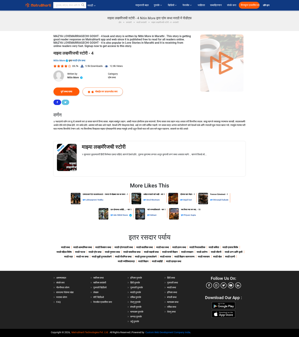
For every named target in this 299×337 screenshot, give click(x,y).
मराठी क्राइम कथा (173, 261)
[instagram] (216, 285)
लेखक (95, 292)
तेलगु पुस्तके (135, 302)
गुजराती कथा (172, 282)
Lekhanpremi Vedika (94, 200)
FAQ (58, 302)
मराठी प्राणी (230, 256)
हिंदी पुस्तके (135, 282)
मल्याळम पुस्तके (136, 311)
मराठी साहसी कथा (151, 252)
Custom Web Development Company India (167, 332)
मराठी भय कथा (82, 256)
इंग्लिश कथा (172, 292)
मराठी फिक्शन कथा (103, 247)
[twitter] (223, 285)
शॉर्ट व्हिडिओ (98, 297)
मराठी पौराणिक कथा (123, 256)
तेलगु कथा (171, 311)
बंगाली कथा (171, 297)
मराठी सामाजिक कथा (132, 252)
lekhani (153, 215)
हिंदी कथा (171, 277)
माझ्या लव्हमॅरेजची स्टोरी (104, 147)
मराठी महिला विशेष (64, 252)
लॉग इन (266, 5)
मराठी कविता (214, 247)
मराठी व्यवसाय (204, 256)
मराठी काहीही (157, 261)
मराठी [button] (90, 5)
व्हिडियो (171, 5)
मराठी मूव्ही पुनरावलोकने (102, 256)
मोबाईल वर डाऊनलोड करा (106, 91)
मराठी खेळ (217, 256)
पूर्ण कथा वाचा (66, 91)
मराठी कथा (65, 247)
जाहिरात (201, 5)
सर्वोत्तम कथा (98, 277)
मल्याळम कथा (172, 302)
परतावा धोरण (62, 297)
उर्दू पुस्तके (134, 321)
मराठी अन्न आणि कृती (233, 252)
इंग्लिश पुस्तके (136, 277)
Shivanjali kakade (220, 200)
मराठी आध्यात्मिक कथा (82, 247)
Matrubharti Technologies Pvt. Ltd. (90, 332)
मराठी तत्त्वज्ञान (187, 252)
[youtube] (231, 285)
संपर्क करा (231, 5)
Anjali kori (187, 200)
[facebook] (209, 285)
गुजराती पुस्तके (136, 287)
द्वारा (84, 200)
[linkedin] (238, 285)
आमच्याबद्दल (61, 277)
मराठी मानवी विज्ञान (170, 252)
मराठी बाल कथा (162, 247)
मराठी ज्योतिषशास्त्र (126, 261)
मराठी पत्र (68, 256)
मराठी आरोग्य (202, 252)
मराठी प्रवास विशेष (230, 247)
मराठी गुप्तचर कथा (112, 252)
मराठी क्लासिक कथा (144, 247)
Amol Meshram (153, 200)
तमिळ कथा (171, 306)
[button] (83, 5)
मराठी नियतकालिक (197, 247)
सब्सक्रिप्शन (216, 5)
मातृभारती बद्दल (142, 5)
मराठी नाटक (80, 252)
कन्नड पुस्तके (136, 316)
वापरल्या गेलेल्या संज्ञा (65, 292)
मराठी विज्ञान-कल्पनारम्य (184, 256)
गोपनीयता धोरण (62, 287)
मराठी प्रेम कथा (79, 60)
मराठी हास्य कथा (179, 247)
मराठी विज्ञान (143, 261)
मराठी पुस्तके (135, 292)
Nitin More (59, 60)
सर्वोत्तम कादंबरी (99, 282)
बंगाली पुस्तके (135, 306)
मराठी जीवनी (216, 252)
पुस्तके (157, 5)
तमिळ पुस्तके (135, 297)
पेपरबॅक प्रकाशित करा (102, 302)
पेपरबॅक (186, 5)
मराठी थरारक (165, 256)
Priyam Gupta (190, 215)
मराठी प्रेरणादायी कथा (124, 247)
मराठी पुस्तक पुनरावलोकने (146, 256)
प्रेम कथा (112, 77)
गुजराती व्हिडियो (100, 287)
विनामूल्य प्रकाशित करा (250, 5)
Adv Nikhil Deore (121, 215)
